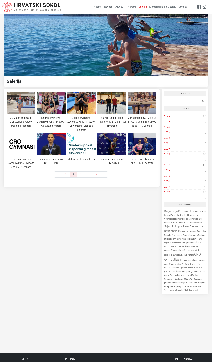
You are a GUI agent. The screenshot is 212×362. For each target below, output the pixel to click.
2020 (167, 148)
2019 (167, 154)
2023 (167, 132)
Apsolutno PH (178, 264)
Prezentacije (176, 215)
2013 (167, 186)
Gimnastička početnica (181, 250)
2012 (167, 192)
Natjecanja (177, 235)
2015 (167, 175)
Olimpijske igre (186, 260)
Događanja (171, 211)
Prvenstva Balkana (193, 286)
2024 (167, 127)
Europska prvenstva (173, 239)
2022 (167, 137)
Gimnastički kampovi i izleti (176, 219)
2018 (167, 159)
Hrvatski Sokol (37, 5)
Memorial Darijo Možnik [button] (162, 6)
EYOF (191, 279)
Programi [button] (131, 6)
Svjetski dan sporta (190, 215)
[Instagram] (204, 7)
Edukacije (179, 279)
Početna (97, 6)
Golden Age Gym (180, 268)
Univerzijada (169, 279)
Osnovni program (190, 235)
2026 (167, 116)
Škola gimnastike (188, 242)
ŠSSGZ (179, 271)
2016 (167, 170)
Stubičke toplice (195, 223)
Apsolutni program (176, 286)
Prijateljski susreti (190, 290)
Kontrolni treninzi (184, 275)
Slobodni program (180, 282)
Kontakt (182, 6)
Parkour (201, 235)
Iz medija (191, 268)
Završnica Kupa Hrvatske (183, 255)
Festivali (195, 275)
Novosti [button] (108, 6)
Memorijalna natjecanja (192, 239)
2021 (167, 143)
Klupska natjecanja (187, 231)
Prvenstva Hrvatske (188, 211)
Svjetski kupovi (174, 226)
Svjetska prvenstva (172, 243)
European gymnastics (192, 271)
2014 (167, 181)
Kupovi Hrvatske (180, 222)
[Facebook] (199, 7)
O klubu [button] (119, 6)
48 (96, 174)
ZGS (187, 264)
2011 (167, 197)
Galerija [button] (142, 6)
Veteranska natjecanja (173, 290)
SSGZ (186, 279)
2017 (167, 165)
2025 (167, 121)
